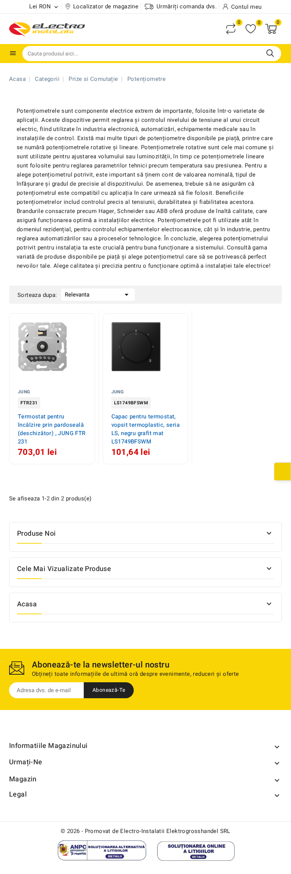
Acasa (27, 604)
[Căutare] (270, 53)
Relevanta (98, 294)
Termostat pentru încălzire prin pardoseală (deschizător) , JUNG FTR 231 (52, 429)
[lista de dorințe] (251, 29)
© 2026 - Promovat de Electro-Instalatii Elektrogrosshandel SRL (145, 831)
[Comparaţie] (230, 29)
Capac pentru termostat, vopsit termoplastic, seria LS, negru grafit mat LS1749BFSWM (145, 429)
